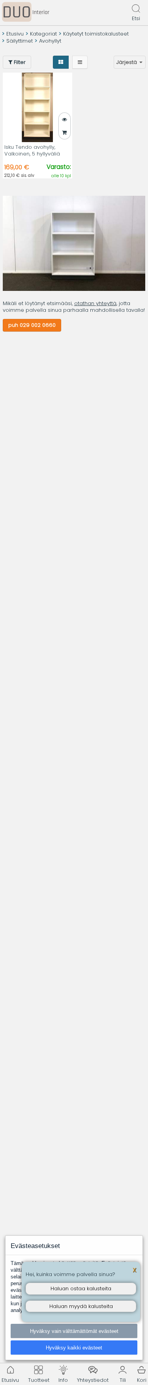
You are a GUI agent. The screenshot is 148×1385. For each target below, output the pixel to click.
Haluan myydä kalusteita (81, 1306)
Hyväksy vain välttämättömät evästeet (74, 1331)
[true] (64, 132)
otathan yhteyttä (95, 303)
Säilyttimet (19, 41)
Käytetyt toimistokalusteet (96, 33)
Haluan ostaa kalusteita (81, 1288)
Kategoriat (43, 33)
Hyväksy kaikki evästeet (74, 1348)
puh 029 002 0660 (32, 325)
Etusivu (15, 33)
